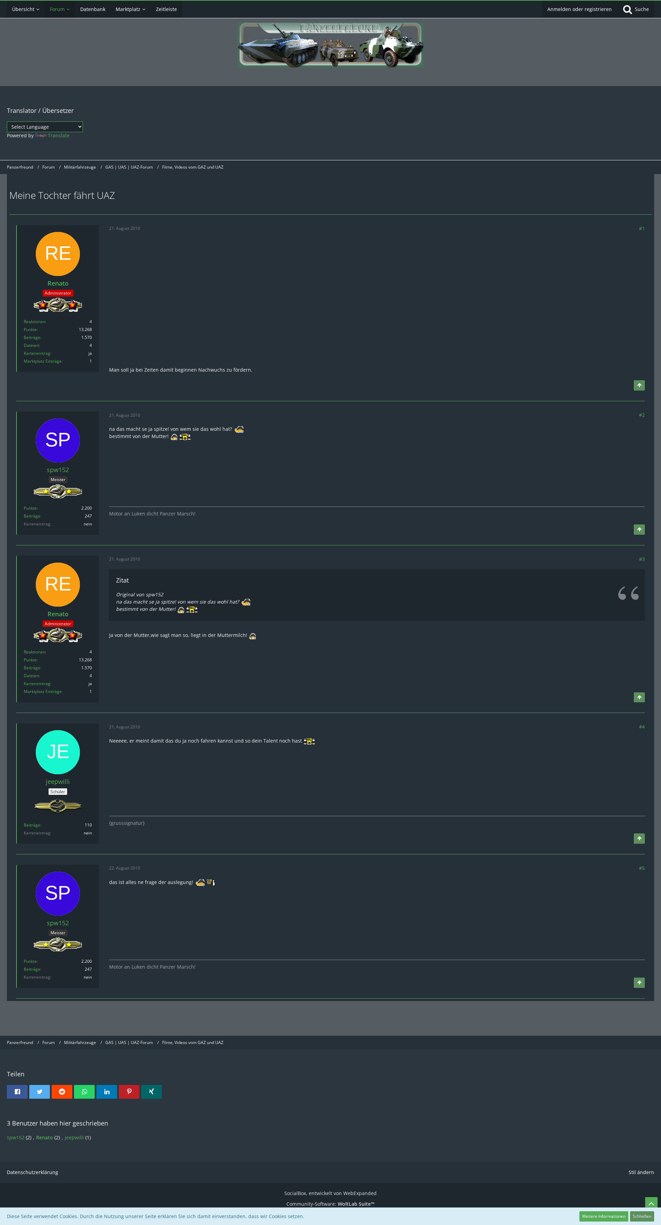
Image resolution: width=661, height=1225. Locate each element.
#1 (642, 228)
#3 (642, 559)
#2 (642, 415)
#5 (642, 868)
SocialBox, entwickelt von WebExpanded (330, 1193)
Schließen (642, 1216)
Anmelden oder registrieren (579, 9)
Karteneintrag (37, 353)
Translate (59, 135)
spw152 (15, 1137)
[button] (17, 1092)
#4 (642, 726)
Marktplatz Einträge (43, 361)
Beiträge (32, 337)
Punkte (30, 329)
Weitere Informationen (604, 1216)
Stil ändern (641, 1172)
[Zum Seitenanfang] (639, 385)
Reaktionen (34, 321)
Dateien (31, 345)
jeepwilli (74, 1137)
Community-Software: (330, 1204)
